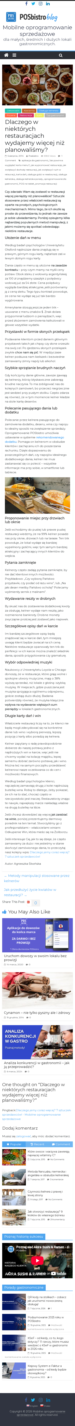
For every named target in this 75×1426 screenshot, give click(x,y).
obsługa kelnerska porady (29, 179)
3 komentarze (56, 1179)
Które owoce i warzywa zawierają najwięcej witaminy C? (48, 1153)
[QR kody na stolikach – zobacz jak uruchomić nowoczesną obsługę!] (14, 1295)
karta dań (21, 174)
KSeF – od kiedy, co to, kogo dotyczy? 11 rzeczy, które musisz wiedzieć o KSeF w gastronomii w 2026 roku (48, 1343)
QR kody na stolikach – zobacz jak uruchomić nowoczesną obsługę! (47, 1301)
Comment (63, 1144)
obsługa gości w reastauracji (42, 174)
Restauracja (26, 115)
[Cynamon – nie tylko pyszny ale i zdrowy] (37, 974)
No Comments (57, 1159)
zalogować (23, 1136)
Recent (39, 1144)
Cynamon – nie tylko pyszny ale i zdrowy (37, 1013)
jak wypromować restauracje (46, 165)
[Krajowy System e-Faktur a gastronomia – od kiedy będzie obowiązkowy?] (14, 1364)
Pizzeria (11, 115)
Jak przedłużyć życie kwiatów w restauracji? (30, 892)
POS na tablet (26, 183)
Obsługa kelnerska (48, 110)
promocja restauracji (46, 183)
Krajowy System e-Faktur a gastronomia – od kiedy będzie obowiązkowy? (47, 1369)
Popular (15, 1144)
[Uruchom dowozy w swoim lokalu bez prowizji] (37, 920)
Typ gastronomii (55, 115)
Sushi (39, 115)
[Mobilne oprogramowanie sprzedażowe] (6, 55)
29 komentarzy (57, 1219)
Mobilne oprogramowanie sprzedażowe (37, 30)
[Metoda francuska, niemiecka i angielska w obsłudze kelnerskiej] (15, 1169)
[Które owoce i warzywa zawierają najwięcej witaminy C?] (15, 1149)
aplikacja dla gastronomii (35, 160)
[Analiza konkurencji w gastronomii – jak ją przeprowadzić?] (37, 1027)
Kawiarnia (29, 110)
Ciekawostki (13, 110)
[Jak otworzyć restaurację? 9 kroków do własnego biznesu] (15, 1209)
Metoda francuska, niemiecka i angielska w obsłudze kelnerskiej (48, 1173)
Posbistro (33, 155)
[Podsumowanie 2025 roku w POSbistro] (14, 1316)
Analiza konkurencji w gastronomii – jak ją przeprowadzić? (37, 1065)
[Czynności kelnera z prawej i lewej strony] (15, 1189)
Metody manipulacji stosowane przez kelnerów (37, 878)
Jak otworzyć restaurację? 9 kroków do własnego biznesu (46, 1213)
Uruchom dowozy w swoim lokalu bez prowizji (35, 958)
